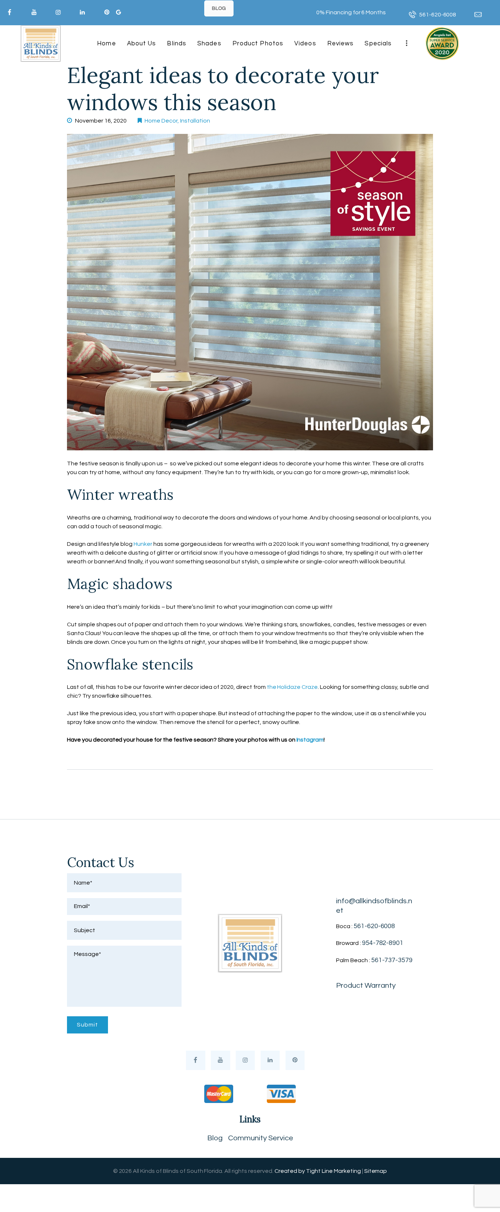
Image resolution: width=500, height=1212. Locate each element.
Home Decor (161, 121)
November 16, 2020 (101, 121)
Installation (195, 121)
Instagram (310, 740)
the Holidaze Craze (292, 687)
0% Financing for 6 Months (351, 12)
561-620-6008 (374, 926)
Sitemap (375, 1171)
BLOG (219, 8)
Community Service (260, 1138)
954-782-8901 (383, 942)
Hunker (143, 544)
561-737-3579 (392, 960)
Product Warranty (366, 985)
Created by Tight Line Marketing (318, 1171)
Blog (215, 1138)
